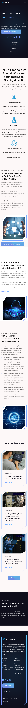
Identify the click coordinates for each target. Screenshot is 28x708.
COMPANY (5, 662)
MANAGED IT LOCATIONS (8, 667)
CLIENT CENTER (6, 669)
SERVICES (5, 660)
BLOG (4, 663)
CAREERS (5, 665)
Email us (14, 44)
